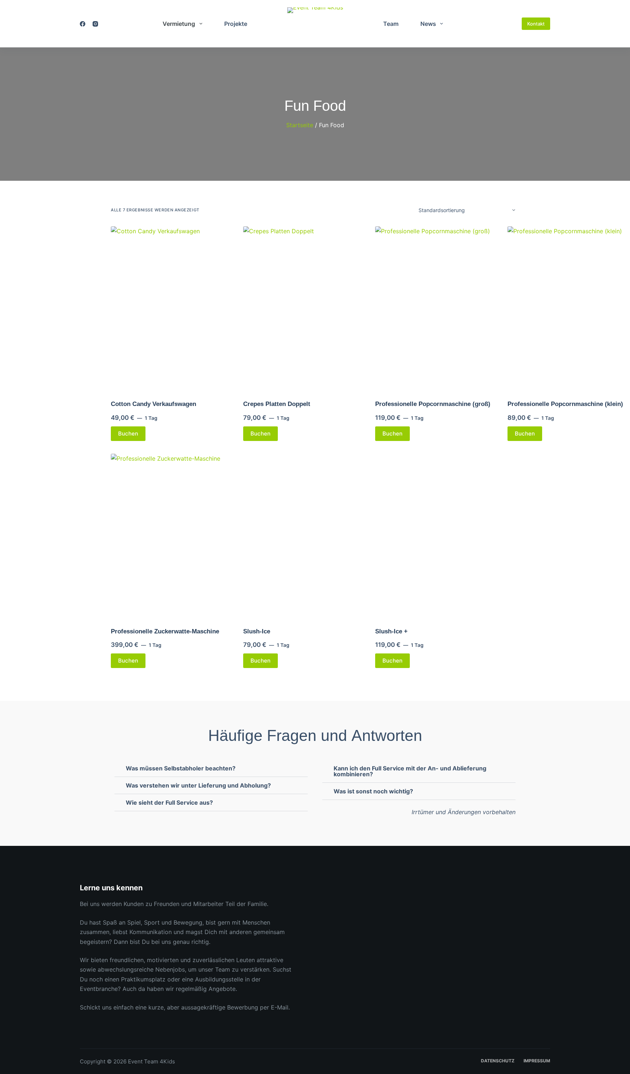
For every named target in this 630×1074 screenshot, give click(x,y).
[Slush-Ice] (304, 536)
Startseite (299, 125)
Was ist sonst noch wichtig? (373, 791)
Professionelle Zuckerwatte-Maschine (165, 631)
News (428, 23)
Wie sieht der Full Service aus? (169, 802)
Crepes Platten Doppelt (276, 404)
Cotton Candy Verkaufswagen (153, 404)
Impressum (537, 1060)
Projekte (235, 23)
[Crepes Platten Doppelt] (304, 308)
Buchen (128, 433)
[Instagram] (95, 24)
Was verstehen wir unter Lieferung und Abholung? (198, 785)
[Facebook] (82, 24)
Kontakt (536, 24)
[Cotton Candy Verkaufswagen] (172, 308)
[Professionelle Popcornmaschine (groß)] (436, 308)
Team (390, 23)
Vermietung (179, 23)
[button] (211, 768)
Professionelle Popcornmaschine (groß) (432, 404)
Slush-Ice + (391, 631)
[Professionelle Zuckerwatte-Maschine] (172, 536)
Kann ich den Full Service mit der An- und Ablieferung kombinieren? (410, 771)
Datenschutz (497, 1060)
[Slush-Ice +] (436, 536)
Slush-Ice (256, 631)
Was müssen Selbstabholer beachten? (181, 768)
